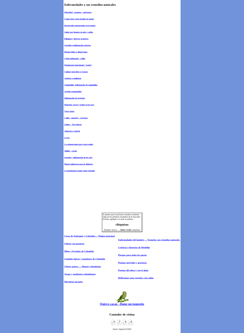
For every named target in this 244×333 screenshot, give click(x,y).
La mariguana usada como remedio (79, 171)
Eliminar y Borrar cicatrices (76, 39)
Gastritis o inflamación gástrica (77, 45)
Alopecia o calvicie (72, 131)
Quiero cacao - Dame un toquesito (122, 304)
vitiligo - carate (70, 151)
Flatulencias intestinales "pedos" (78, 65)
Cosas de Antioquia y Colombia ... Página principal (89, 236)
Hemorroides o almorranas (75, 52)
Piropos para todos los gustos (132, 255)
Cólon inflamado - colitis (74, 58)
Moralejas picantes (73, 281)
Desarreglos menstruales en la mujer (80, 25)
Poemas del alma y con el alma (133, 270)
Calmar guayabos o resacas (76, 72)
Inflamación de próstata (74, 98)
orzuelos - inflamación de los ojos (78, 157)
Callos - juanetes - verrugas (76, 118)
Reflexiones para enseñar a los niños (136, 278)
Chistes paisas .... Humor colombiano (82, 266)
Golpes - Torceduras (73, 124)
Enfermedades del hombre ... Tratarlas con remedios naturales (149, 240)
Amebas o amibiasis (72, 78)
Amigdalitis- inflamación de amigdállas (80, 85)
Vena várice (69, 111)
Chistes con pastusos (74, 243)
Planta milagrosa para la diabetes (78, 164)
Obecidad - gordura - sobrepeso (78, 12)
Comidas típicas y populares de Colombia (84, 259)
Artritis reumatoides (73, 91)
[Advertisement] (122, 192)
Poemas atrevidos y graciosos (132, 262)
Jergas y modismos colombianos (80, 274)
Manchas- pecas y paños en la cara (79, 105)
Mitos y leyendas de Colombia (79, 251)
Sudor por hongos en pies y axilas (78, 32)
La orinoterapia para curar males (78, 144)
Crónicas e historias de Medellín (134, 247)
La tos (67, 138)
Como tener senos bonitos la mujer (79, 19)
